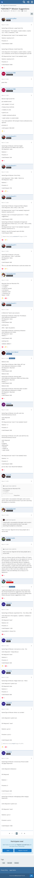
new (4, 863)
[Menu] (32, 2)
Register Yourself (22, 850)
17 (21, 833)
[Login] (28, 2)
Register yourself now (23, 844)
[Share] (31, 14)
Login (8, 850)
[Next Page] (24, 833)
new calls (10, 863)
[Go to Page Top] (31, 875)
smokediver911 (16, 236)
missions (17, 863)
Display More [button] (17, 495)
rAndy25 (13, 743)
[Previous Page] (9, 833)
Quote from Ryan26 (10, 520)
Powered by (17, 875)
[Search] (24, 2)
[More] (31, 25)
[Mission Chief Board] (1, 2)
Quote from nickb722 (10, 486)
